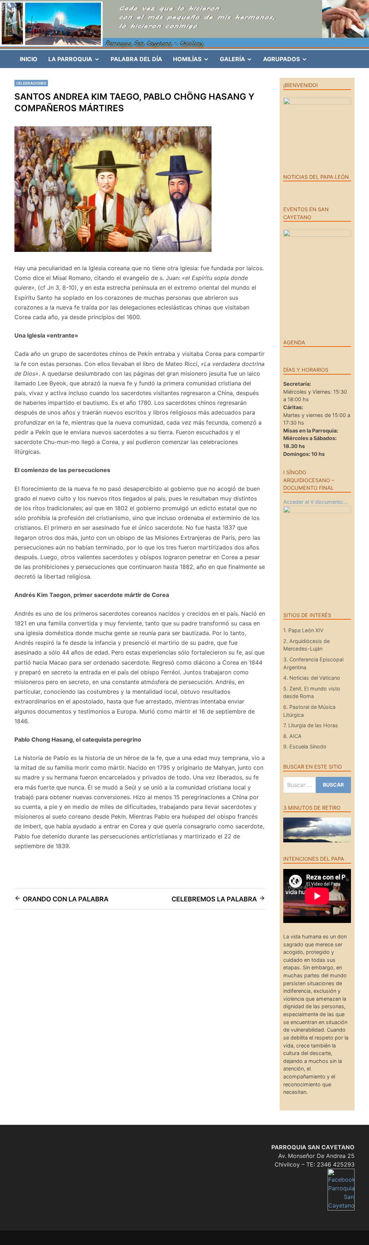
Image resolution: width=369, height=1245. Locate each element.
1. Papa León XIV (303, 630)
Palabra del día (136, 59)
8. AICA (292, 736)
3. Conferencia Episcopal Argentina (313, 663)
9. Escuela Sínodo (304, 746)
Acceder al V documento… (315, 502)
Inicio (28, 59)
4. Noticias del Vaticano (311, 678)
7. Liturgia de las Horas (310, 725)
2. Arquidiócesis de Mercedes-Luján (306, 645)
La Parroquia (76, 61)
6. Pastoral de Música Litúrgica (309, 711)
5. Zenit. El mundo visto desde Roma (311, 692)
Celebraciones (31, 83)
